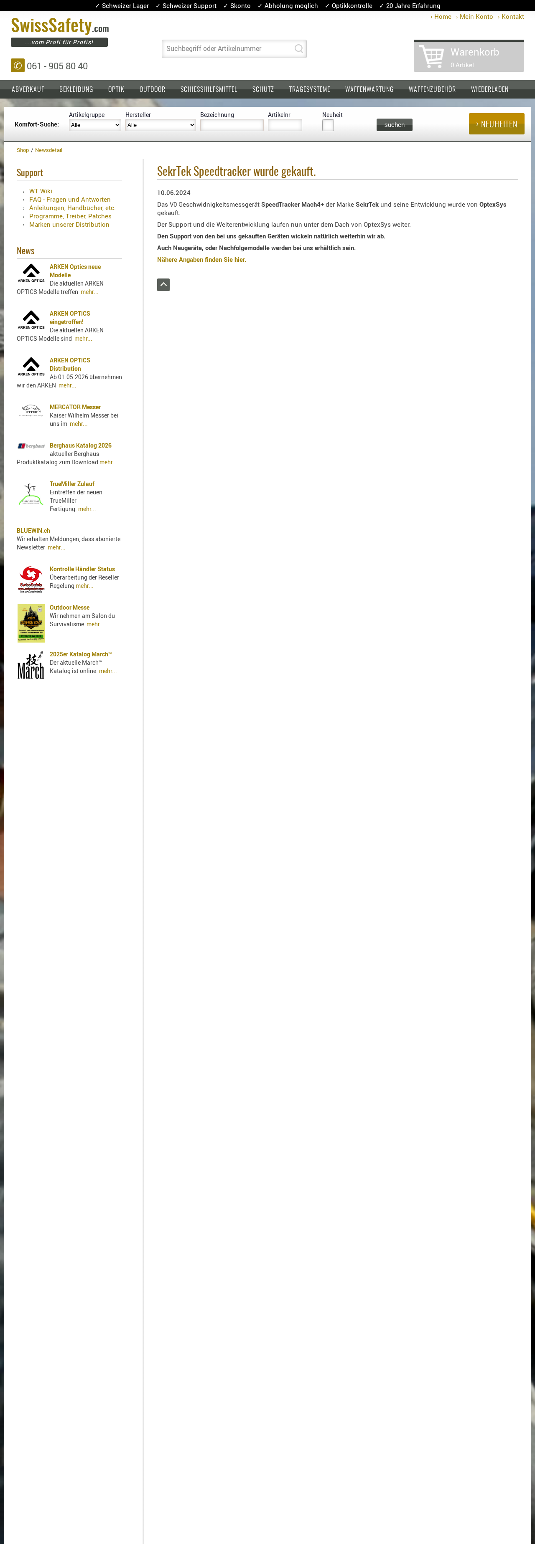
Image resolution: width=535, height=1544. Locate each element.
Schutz (263, 89)
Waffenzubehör (432, 89)
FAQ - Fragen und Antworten (70, 199)
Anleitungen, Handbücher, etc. (72, 207)
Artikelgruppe (86, 115)
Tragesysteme (309, 89)
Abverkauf (28, 89)
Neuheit (332, 115)
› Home (441, 16)
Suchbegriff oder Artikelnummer (213, 48)
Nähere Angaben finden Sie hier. (201, 259)
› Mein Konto (474, 16)
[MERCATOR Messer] (31, 415)
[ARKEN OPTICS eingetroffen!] (31, 326)
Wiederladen (490, 89)
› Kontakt (511, 16)
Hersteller (138, 115)
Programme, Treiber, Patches (70, 216)
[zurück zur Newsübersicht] (163, 288)
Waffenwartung (369, 89)
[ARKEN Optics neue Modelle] (31, 280)
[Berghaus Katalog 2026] (31, 446)
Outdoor (153, 89)
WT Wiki (40, 191)
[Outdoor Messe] (31, 640)
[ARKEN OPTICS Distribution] (31, 373)
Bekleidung (76, 89)
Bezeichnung (217, 115)
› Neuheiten (496, 125)
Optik (116, 89)
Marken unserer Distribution (69, 224)
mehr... (90, 292)
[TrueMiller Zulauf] (31, 505)
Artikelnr (279, 115)
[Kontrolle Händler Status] (31, 590)
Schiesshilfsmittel (209, 89)
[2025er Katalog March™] (31, 677)
